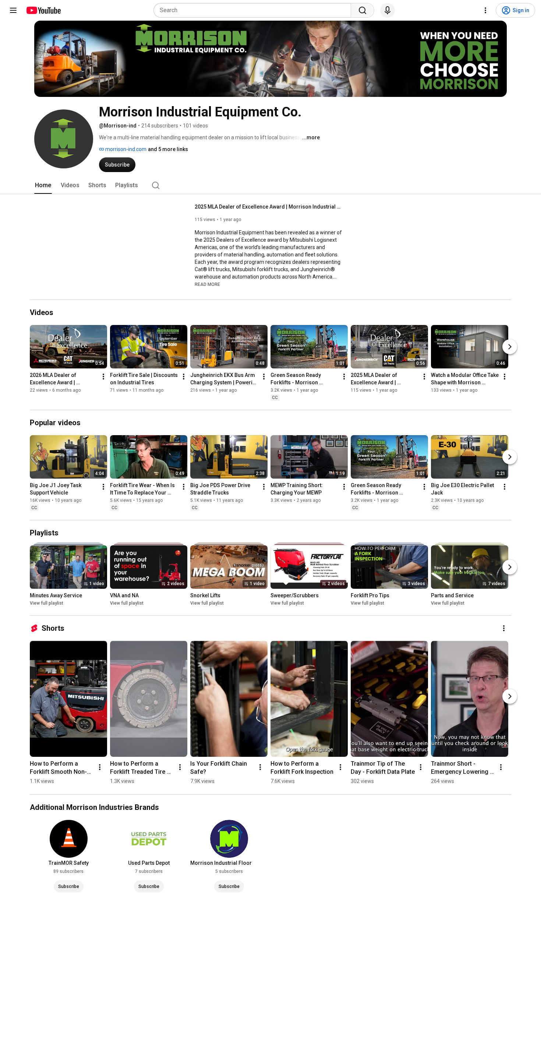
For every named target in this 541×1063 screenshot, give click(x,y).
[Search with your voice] (387, 10)
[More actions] (103, 376)
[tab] (43, 185)
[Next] (509, 346)
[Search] (362, 10)
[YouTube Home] (43, 10)
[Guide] (13, 10)
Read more (207, 284)
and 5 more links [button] (168, 149)
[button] (207, 284)
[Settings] (485, 10)
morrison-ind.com (125, 149)
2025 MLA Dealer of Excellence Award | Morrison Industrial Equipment (268, 207)
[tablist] (270, 185)
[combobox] (254, 10)
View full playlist (46, 603)
